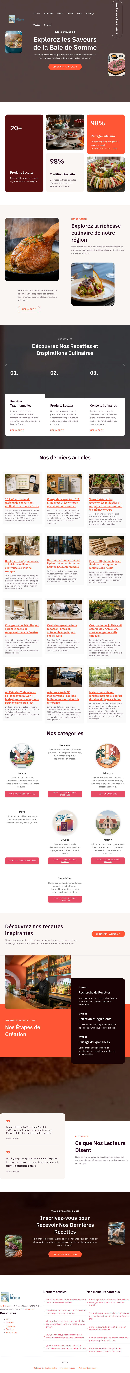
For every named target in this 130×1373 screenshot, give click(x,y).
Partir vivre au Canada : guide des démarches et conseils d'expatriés (105, 1349)
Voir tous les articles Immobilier (65, 899)
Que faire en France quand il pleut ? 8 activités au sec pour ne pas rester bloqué (63, 563)
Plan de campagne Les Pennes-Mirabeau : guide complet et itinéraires (109, 1339)
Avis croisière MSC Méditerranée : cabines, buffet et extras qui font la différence (63, 697)
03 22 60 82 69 (27, 1309)
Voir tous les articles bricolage (65, 794)
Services (10, 1329)
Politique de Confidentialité (45, 1368)
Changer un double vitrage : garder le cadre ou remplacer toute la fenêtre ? (22, 630)
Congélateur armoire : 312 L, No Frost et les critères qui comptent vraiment (63, 502)
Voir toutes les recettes (22, 794)
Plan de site (11, 1332)
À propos (10, 1326)
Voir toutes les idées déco (22, 860)
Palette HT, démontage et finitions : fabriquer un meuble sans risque (105, 564)
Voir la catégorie (108, 794)
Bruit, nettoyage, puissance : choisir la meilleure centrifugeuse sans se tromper (22, 566)
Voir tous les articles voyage (65, 860)
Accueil (36, 13)
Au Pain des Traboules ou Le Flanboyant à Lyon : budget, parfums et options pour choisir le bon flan (22, 697)
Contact (47, 25)
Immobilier (48, 13)
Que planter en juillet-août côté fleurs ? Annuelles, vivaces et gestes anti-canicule (105, 630)
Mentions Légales (67, 1368)
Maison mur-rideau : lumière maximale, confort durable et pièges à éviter (105, 695)
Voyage (36, 25)
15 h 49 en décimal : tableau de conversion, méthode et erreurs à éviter (22, 502)
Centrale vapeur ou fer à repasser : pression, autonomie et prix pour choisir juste (62, 630)
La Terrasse (5, 1306)
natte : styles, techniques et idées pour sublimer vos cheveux (107, 1328)
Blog (8, 1319)
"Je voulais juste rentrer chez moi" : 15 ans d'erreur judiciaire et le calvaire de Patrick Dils (109, 1316)
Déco (79, 13)
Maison (60, 13)
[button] (117, 19)
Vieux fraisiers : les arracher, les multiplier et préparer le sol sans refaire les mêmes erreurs (105, 504)
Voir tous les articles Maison (107, 860)
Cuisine (70, 13)
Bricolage (90, 13)
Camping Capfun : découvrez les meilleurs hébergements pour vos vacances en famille (109, 1302)
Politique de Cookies (87, 1368)
